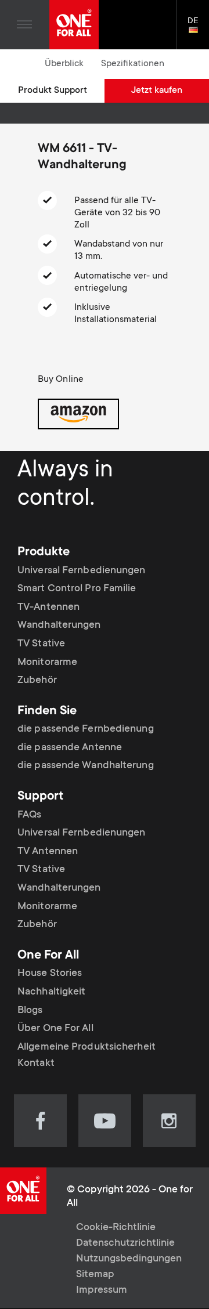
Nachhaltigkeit (51, 992)
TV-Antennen (48, 607)
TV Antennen (47, 852)
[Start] (74, 24)
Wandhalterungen (59, 625)
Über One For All (55, 1029)
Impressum (101, 1290)
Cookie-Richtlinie (116, 1228)
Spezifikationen (132, 64)
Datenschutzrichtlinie (125, 1243)
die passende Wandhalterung (85, 766)
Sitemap (95, 1275)
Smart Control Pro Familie (76, 589)
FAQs (29, 815)
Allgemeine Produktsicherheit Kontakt (86, 1055)
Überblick (64, 64)
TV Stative (41, 644)
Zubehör (37, 680)
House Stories (49, 973)
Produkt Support (52, 90)
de (198, 31)
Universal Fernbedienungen (81, 571)
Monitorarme (47, 662)
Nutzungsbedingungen (129, 1259)
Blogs (30, 1011)
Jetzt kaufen (156, 90)
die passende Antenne (69, 748)
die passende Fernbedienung (85, 729)
